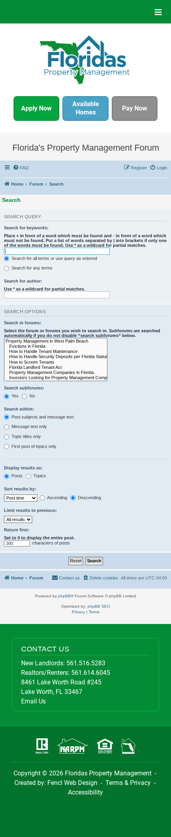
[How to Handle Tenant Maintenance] (56, 351)
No (31, 395)
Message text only (28, 426)
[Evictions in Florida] (56, 346)
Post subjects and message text (42, 417)
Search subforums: (24, 388)
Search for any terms (31, 267)
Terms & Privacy (128, 783)
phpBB (64, 596)
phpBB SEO (98, 606)
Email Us (33, 701)
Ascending (56, 497)
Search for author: (23, 281)
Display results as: (23, 467)
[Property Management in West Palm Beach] (56, 341)
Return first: (16, 529)
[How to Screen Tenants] (56, 362)
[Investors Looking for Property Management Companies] (56, 377)
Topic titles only (25, 436)
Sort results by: (20, 488)
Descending (89, 497)
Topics (39, 475)
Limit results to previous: (30, 510)
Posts (16, 475)
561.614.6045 (90, 672)
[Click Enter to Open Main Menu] (158, 11)
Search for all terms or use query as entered (53, 258)
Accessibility (85, 792)
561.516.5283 (85, 663)
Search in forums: (22, 322)
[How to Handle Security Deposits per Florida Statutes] (56, 356)
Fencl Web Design (72, 783)
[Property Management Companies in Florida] (56, 372)
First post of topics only (33, 446)
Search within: (19, 409)
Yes (14, 395)
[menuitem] (21, 167)
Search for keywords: (26, 227)
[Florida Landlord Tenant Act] (56, 367)
